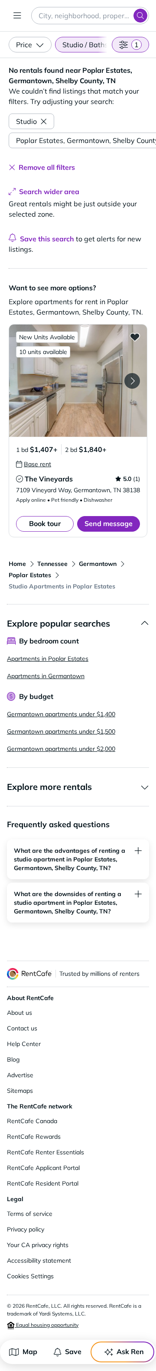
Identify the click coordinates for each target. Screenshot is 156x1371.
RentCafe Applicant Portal (43, 1168)
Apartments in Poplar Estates (47, 659)
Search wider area (49, 191)
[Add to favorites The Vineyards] (135, 336)
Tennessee (52, 564)
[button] (78, 381)
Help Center (24, 1044)
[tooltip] (33, 464)
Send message (108, 523)
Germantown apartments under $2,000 (61, 749)
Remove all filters (47, 167)
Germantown (98, 564)
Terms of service (29, 1214)
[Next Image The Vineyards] (132, 381)
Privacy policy (25, 1229)
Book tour (45, 523)
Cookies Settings (30, 1276)
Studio (26, 121)
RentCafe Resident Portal (42, 1183)
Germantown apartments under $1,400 (61, 714)
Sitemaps (20, 1091)
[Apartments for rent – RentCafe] (29, 974)
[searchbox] (90, 15)
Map (30, 1351)
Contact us (22, 1028)
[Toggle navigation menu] (17, 15)
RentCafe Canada (32, 1121)
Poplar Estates (30, 575)
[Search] (140, 16)
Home (17, 564)
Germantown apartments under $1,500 (61, 731)
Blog (13, 1059)
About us (19, 1013)
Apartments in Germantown (45, 676)
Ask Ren (130, 1351)
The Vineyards (49, 478)
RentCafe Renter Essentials (45, 1152)
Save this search (47, 238)
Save (73, 1351)
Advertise (20, 1075)
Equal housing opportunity (46, 1325)
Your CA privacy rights (37, 1245)
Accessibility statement (39, 1260)
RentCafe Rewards (34, 1136)
